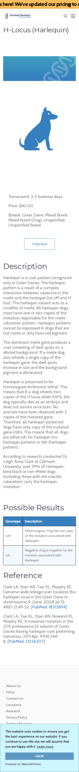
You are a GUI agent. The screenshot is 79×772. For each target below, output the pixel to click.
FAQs (10, 692)
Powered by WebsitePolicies (23, 764)
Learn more (45, 747)
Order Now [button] (39, 244)
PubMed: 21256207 (26, 641)
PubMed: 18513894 (49, 606)
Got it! (39, 756)
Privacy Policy (16, 717)
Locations (13, 705)
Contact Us (14, 698)
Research (13, 711)
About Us (13, 686)
